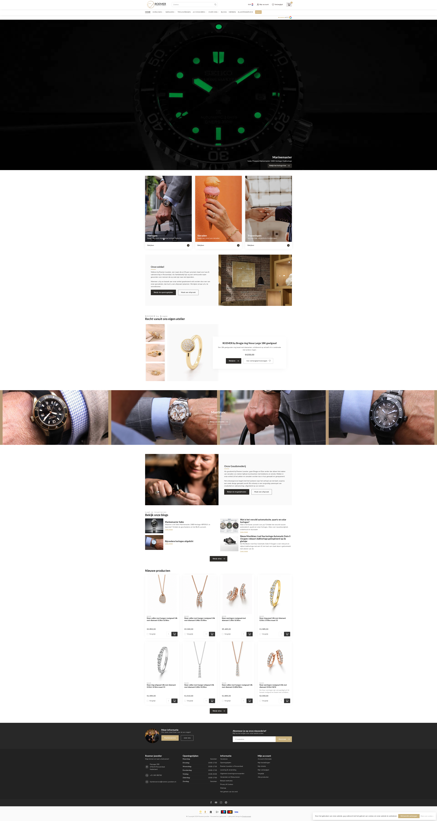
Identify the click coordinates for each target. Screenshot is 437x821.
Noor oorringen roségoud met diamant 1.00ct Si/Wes (234, 619)
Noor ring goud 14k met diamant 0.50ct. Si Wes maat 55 (272, 619)
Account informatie (265, 759)
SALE (258, 12)
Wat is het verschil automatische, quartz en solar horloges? (263, 520)
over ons (187, 738)
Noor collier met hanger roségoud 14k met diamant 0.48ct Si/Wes (199, 619)
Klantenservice (245, 12)
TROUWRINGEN (184, 12)
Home (147, 12)
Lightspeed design (233, 816)
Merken (232, 12)
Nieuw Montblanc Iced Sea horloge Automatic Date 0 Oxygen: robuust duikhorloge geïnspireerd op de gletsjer (265, 538)
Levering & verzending (228, 770)
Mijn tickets (262, 766)
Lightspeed (222, 816)
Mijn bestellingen (264, 763)
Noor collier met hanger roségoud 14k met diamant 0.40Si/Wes (237, 686)
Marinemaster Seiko (174, 522)
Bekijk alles (217, 559)
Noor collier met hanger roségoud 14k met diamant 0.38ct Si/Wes (162, 619)
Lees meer (169, 529)
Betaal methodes (226, 781)
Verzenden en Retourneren (230, 777)
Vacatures (224, 759)
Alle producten (263, 777)
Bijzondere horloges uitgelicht (179, 541)
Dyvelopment (246, 816)
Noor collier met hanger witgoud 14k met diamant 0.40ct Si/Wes (199, 686)
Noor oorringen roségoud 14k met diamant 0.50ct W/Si (273, 686)
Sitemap (223, 788)
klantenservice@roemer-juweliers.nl (163, 782)
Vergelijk (152, 634)
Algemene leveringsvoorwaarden (232, 773)
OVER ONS (212, 12)
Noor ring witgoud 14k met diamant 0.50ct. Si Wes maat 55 (161, 686)
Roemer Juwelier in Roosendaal (231, 766)
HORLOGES (157, 12)
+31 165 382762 (156, 775)
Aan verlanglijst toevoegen (256, 361)
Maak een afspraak (188, 292)
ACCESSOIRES (199, 12)
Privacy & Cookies (226, 784)
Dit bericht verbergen (409, 816)
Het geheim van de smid (229, 792)
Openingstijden (225, 763)
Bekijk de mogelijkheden (236, 492)
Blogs (224, 12)
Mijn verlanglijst (263, 770)
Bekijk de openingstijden (163, 292)
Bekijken (232, 361)
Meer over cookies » (427, 816)
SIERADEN (169, 12)
